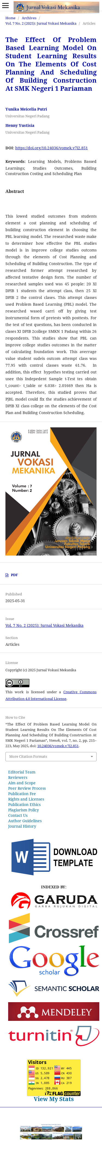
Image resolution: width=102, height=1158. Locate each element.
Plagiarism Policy (23, 809)
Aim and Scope (22, 782)
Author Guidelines (25, 820)
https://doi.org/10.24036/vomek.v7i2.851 (51, 147)
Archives (29, 17)
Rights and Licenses (26, 799)
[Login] (53, 876)
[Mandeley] (53, 1019)
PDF (14, 574)
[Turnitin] (53, 1052)
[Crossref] (53, 942)
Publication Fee (22, 793)
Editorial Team (21, 772)
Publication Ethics (24, 804)
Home (10, 17)
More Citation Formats (28, 756)
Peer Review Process (27, 788)
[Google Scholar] (53, 976)
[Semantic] (53, 995)
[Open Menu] (5, 5)
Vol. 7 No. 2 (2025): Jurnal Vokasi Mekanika (40, 23)
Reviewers (17, 777)
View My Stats (54, 1099)
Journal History (22, 826)
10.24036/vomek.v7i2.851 (58, 745)
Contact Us (17, 815)
